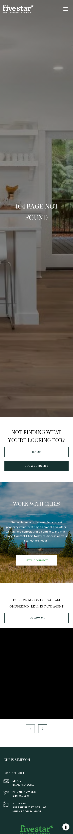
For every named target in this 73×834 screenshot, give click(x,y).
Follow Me (36, 617)
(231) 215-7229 (20, 795)
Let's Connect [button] (36, 560)
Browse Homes (36, 465)
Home (36, 452)
